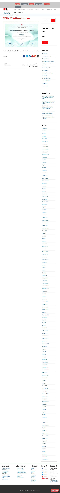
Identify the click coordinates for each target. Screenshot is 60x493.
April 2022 (44, 241)
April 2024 (44, 191)
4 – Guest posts (45, 70)
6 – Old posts (44, 75)
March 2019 (44, 328)
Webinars (18, 476)
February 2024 (45, 196)
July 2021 (44, 264)
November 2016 (45, 396)
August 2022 (44, 230)
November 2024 (45, 180)
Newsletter (33, 480)
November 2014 (45, 425)
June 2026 (44, 130)
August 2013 (44, 441)
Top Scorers (19, 475)
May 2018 (44, 354)
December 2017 (45, 367)
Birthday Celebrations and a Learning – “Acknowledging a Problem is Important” (47, 107)
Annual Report (5, 479)
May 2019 (44, 322)
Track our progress (5, 471)
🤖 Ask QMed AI (55, 490)
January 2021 (44, 280)
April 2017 (44, 383)
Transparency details (6, 476)
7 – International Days (46, 78)
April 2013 (44, 451)
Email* (43, 36)
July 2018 (44, 349)
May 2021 (44, 270)
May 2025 (44, 165)
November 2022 (45, 222)
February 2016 (45, 420)
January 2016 (44, 422)
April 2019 (44, 325)
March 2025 (44, 170)
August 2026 (44, 128)
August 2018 (44, 346)
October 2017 (44, 372)
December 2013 (45, 433)
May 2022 (44, 238)
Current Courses (20, 468)
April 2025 (44, 167)
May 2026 (44, 133)
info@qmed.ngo (54, 480)
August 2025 (44, 157)
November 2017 (45, 370)
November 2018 (45, 338)
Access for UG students (21, 472)
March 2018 (44, 359)
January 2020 (44, 304)
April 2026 (44, 136)
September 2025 (45, 154)
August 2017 (44, 377)
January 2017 (44, 391)
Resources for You (20, 477)
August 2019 (44, 317)
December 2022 (45, 220)
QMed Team (4, 472)
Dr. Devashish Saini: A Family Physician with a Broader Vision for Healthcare (48, 117)
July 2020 (44, 293)
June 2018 (44, 351)
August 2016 (44, 404)
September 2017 (45, 375)
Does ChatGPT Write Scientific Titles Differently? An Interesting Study (48, 97)
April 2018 (44, 356)
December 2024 (45, 178)
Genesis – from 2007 (6, 468)
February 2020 (45, 301)
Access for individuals (21, 471)
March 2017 (44, 385)
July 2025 (44, 159)
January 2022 (44, 249)
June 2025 (44, 162)
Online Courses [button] (24, 4)
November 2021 (45, 254)
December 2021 (45, 251)
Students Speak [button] (39, 4)
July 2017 (44, 380)
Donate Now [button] (17, 6)
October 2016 (44, 399)
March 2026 (44, 138)
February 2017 (45, 388)
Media (55, 9)
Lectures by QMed (30, 9)
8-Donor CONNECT (46, 80)
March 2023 (44, 212)
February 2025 (45, 173)
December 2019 (45, 307)
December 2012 (45, 459)
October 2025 (45, 151)
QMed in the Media (5, 475)
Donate (32, 473)
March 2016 (44, 417)
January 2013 (44, 456)
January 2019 (44, 333)
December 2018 (45, 335)
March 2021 (44, 275)
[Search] (53, 20)
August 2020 (44, 291)
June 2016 (44, 409)
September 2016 (45, 401)
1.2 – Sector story (45, 58)
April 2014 (44, 427)
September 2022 (45, 228)
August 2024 (44, 183)
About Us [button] (17, 4)
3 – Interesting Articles (46, 67)
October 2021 (44, 257)
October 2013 (44, 438)
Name (43, 31)
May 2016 (44, 412)
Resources (43, 9)
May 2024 (44, 188)
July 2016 (44, 406)
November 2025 (45, 149)
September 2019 (45, 314)
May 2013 (44, 448)
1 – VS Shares (44, 53)
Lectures (33, 471)
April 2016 (44, 414)
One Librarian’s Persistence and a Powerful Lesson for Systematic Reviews (48, 102)
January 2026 (44, 144)
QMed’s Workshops (21, 9)
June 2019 (44, 320)
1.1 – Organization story (46, 56)
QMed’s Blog (37, 9)
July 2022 (44, 233)
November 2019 (45, 309)
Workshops (33, 469)
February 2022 (45, 246)
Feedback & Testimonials (21, 473)
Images (15, 12)
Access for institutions (21, 469)
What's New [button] (47, 4)
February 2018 (45, 362)
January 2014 (44, 430)
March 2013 (44, 454)
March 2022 (44, 243)
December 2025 (45, 146)
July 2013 (44, 443)
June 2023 (44, 209)
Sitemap (33, 481)
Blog (32, 472)
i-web (15, 9)
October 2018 (44, 341)
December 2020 (45, 283)
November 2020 (45, 285)
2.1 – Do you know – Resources (48, 61)
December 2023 (45, 201)
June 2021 (44, 267)
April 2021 (44, 272)
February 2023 (45, 215)
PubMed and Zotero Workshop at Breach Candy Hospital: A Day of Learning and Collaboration (48, 112)
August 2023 (44, 204)
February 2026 (45, 141)
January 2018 (44, 364)
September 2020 (45, 288)
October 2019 (44, 312)
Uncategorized (45, 86)
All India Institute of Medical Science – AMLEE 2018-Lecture (30, 65)
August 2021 (44, 262)
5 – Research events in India (47, 73)
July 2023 (44, 207)
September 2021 (45, 259)
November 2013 (45, 435)
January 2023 (44, 217)
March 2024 (44, 194)
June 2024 (44, 186)
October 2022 (44, 225)
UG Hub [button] (31, 4)
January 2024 (45, 199)
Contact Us (20, 12)
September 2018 (45, 343)
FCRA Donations (5, 477)
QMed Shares (44, 83)
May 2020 (44, 296)
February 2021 (45, 278)
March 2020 (44, 299)
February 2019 (45, 330)
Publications (49, 9)
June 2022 (44, 236)
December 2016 (45, 393)
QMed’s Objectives (5, 469)
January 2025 (44, 175)
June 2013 (44, 446)
